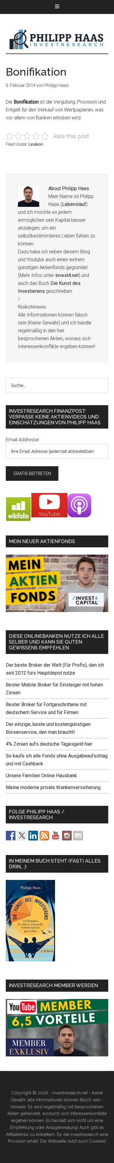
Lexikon (36, 144)
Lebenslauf (74, 204)
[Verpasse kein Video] (55, 835)
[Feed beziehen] (44, 835)
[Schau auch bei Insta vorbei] (67, 835)
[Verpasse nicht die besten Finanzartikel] (78, 835)
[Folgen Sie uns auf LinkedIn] (33, 835)
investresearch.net (57, 39)
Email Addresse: (23, 440)
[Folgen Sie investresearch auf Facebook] (11, 835)
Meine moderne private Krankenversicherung (53, 787)
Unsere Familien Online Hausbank (41, 775)
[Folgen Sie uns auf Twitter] (22, 835)
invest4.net (67, 275)
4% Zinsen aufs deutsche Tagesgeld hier (49, 744)
